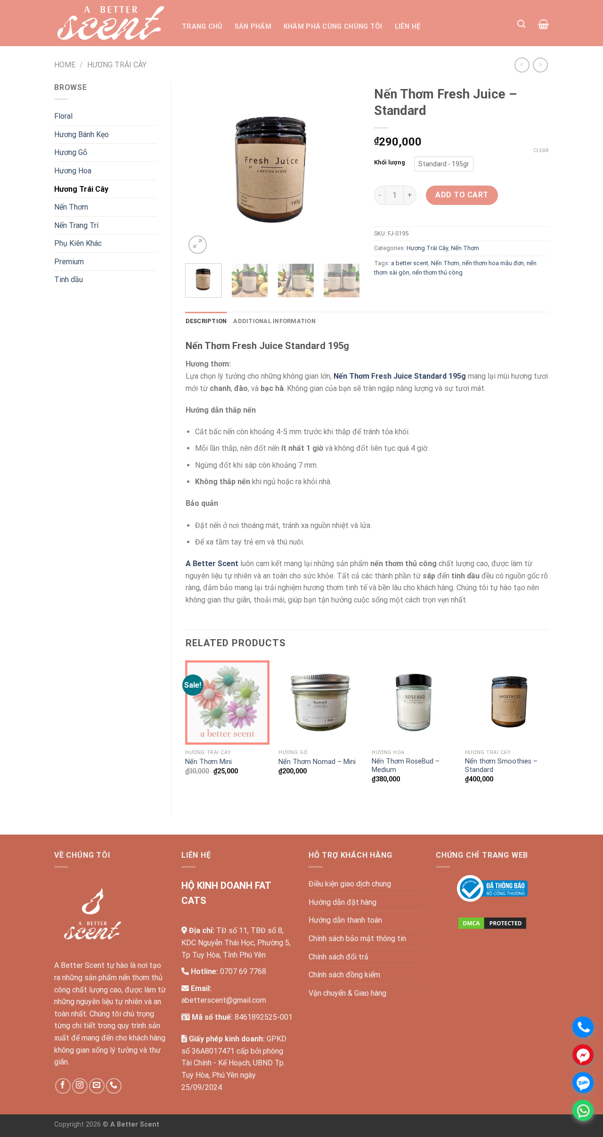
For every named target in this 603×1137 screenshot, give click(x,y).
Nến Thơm (71, 207)
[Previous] (200, 168)
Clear (541, 150)
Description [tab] (206, 321)
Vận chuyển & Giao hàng (347, 993)
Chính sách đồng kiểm (344, 974)
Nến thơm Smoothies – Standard (501, 765)
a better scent (409, 263)
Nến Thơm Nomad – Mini (317, 762)
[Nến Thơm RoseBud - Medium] (414, 702)
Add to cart (461, 194)
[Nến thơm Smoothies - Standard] (507, 702)
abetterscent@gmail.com (223, 1000)
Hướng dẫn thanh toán (345, 920)
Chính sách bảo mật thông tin (357, 938)
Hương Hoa (72, 170)
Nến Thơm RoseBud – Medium (406, 765)
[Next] (344, 168)
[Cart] (543, 24)
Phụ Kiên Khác (78, 243)
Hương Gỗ (70, 152)
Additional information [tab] (274, 321)
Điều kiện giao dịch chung (350, 883)
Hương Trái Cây (117, 64)
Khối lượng (389, 162)
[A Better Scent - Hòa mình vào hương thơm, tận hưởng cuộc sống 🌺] (111, 23)
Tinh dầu (68, 279)
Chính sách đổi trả (338, 956)
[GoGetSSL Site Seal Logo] (492, 958)
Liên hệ (408, 27)
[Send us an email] (97, 1086)
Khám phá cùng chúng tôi (333, 27)
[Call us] (114, 1086)
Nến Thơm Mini (208, 762)
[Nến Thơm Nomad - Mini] (320, 702)
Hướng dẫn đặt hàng (342, 902)
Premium (69, 261)
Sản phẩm (253, 27)
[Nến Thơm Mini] (227, 702)
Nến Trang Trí (76, 225)
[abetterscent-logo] (492, 888)
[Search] (521, 24)
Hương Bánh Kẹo (81, 134)
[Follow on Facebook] (63, 1086)
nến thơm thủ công (437, 272)
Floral (63, 116)
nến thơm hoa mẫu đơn (493, 263)
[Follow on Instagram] (80, 1086)
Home (64, 64)
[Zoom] (197, 245)
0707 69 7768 (243, 971)
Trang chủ (202, 27)
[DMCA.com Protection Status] (492, 922)
